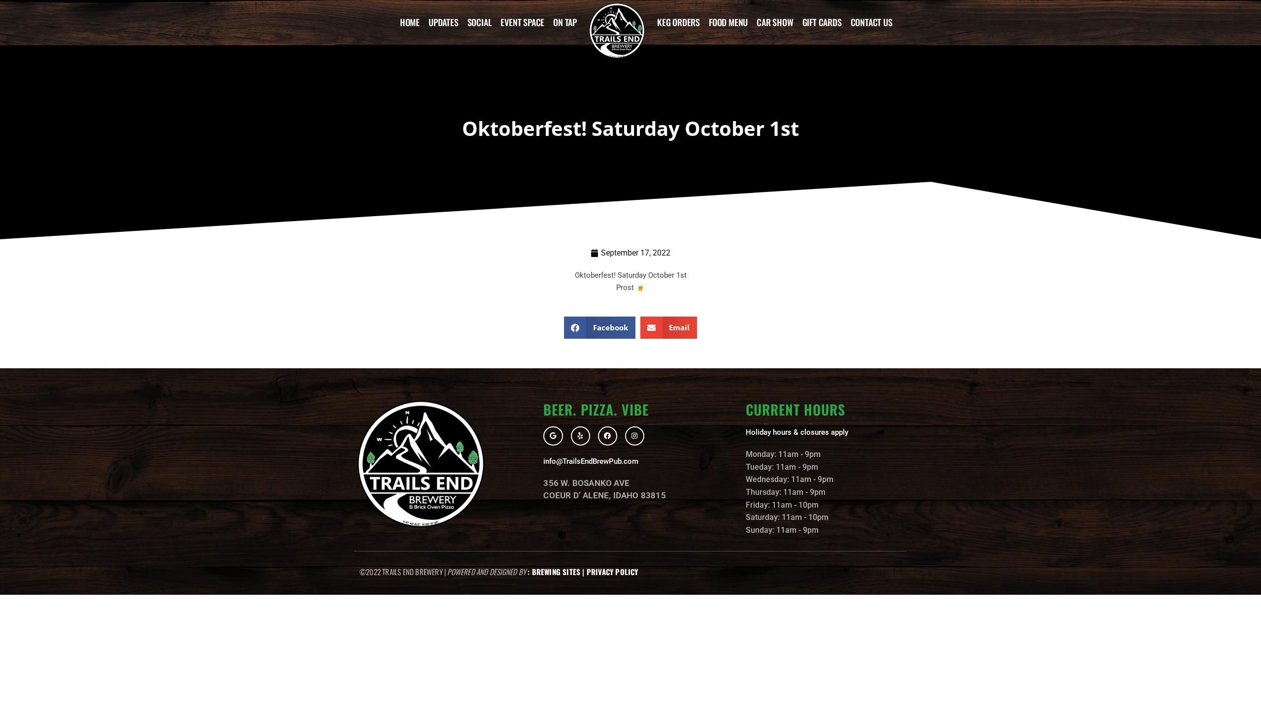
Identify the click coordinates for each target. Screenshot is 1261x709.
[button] (599, 328)
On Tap (565, 22)
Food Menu (728, 22)
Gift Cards (822, 22)
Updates (444, 22)
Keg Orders (678, 22)
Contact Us (872, 22)
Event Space (522, 22)
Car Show (775, 22)
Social (479, 22)
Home (410, 22)
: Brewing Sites (554, 571)
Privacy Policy (612, 571)
